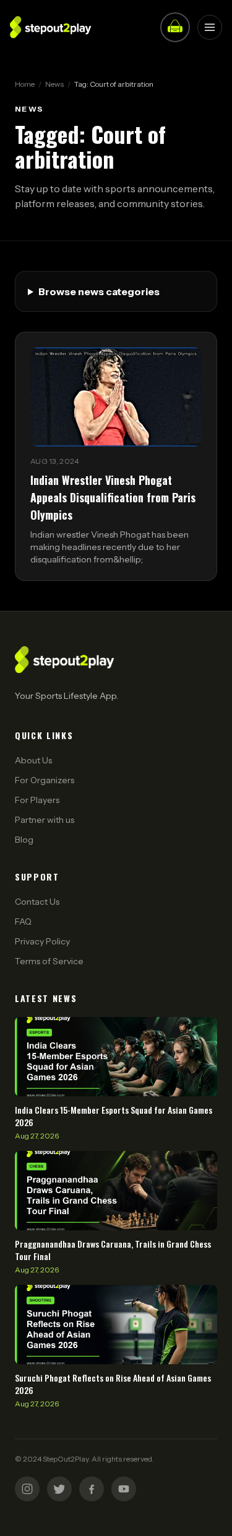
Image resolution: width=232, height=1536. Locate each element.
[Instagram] (27, 1488)
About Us (33, 760)
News (54, 84)
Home (25, 84)
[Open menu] (209, 27)
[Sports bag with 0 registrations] (175, 27)
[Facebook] (91, 1488)
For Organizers (44, 780)
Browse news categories (99, 291)
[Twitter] (59, 1488)
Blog (24, 839)
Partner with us (44, 819)
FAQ (23, 921)
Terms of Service (49, 961)
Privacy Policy (42, 941)
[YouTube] (123, 1488)
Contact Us (37, 901)
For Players (37, 800)
